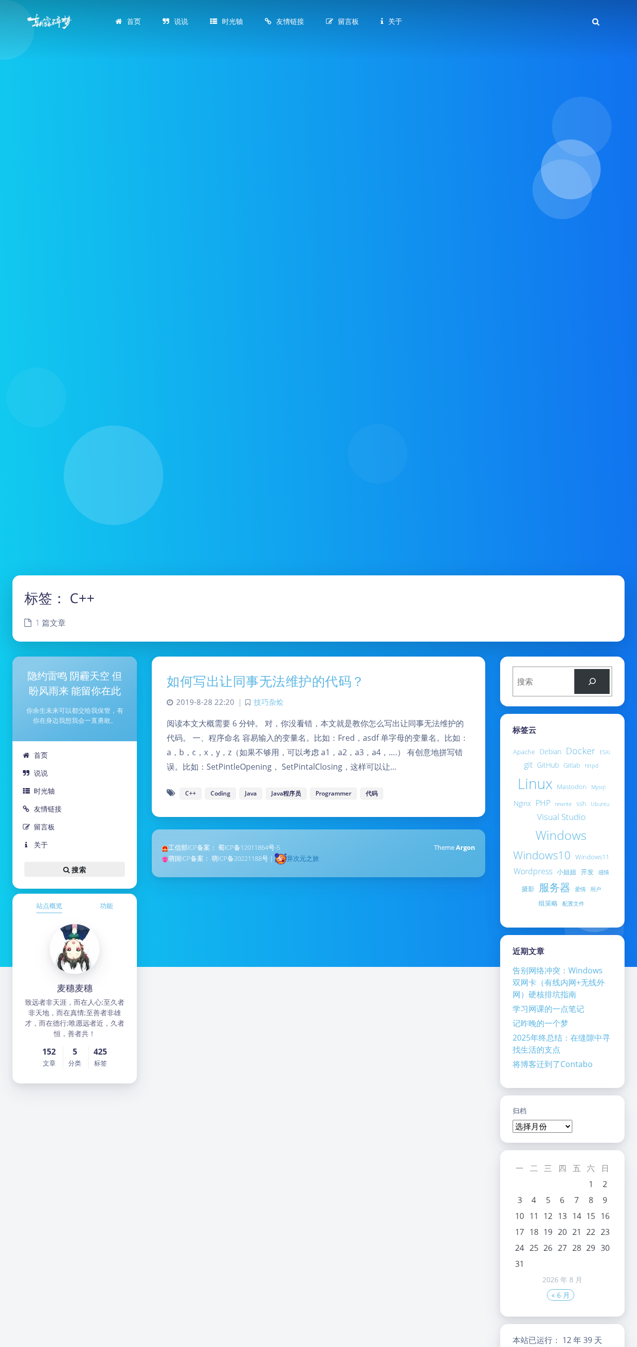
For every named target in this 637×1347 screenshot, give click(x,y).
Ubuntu (600, 804)
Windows (561, 834)
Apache (524, 751)
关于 (41, 844)
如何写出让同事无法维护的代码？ (266, 681)
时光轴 (44, 791)
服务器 (554, 887)
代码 (372, 793)
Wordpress (533, 871)
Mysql (598, 787)
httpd (592, 765)
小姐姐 (566, 871)
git (528, 764)
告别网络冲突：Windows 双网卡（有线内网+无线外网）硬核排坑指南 (559, 982)
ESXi (605, 752)
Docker (580, 751)
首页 (41, 755)
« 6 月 (560, 1295)
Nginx (522, 803)
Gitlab (571, 765)
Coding (220, 793)
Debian (550, 751)
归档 (520, 1110)
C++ (190, 793)
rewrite (563, 804)
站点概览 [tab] (49, 905)
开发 (587, 871)
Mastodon (572, 786)
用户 (595, 889)
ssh (581, 803)
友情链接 (48, 808)
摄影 (528, 888)
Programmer (333, 793)
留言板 (44, 826)
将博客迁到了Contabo (553, 1064)
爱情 (580, 889)
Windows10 (542, 855)
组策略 (548, 903)
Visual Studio (561, 816)
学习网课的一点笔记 (548, 1008)
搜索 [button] (78, 869)
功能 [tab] (106, 905)
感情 (603, 872)
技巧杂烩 (269, 702)
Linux (535, 784)
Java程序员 (286, 793)
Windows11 (592, 856)
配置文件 (573, 903)
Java (251, 793)
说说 (41, 773)
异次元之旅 (303, 858)
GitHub (548, 765)
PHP (542, 803)
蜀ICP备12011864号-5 (249, 847)
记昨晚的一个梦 (540, 1023)
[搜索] (592, 681)
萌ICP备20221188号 (240, 858)
